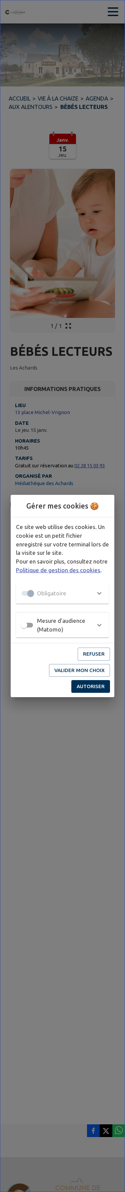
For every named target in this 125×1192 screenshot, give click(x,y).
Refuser (94, 654)
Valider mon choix (79, 670)
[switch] (24, 625)
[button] (62, 593)
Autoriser (91, 686)
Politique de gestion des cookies (58, 570)
